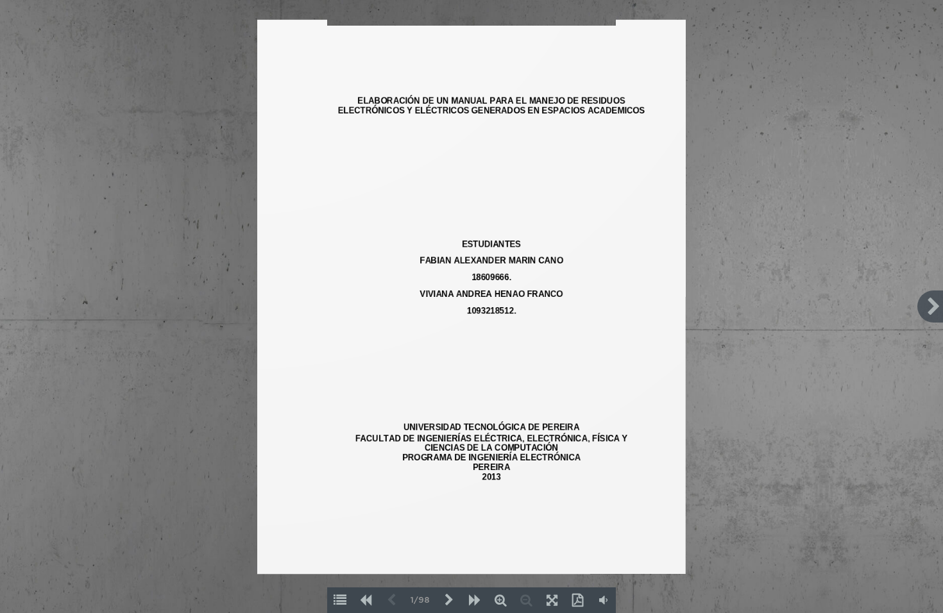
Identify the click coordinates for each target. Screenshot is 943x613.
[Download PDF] (577, 600)
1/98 (420, 600)
